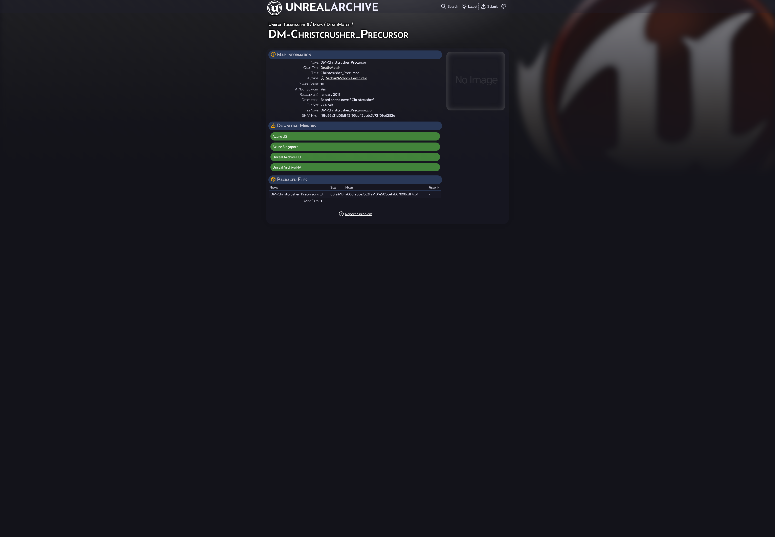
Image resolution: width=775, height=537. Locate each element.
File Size (312, 105)
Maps (318, 24)
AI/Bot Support (306, 89)
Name (314, 62)
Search (452, 6)
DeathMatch (338, 24)
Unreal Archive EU (286, 157)
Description (310, 100)
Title (314, 73)
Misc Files (311, 201)
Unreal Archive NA (286, 167)
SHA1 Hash (310, 115)
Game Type (310, 67)
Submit (492, 6)
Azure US (279, 136)
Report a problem (358, 214)
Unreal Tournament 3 (288, 24)
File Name (311, 110)
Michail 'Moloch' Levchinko (346, 78)
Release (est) (309, 94)
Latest (472, 6)
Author (312, 78)
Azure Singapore (285, 147)
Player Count (308, 84)
